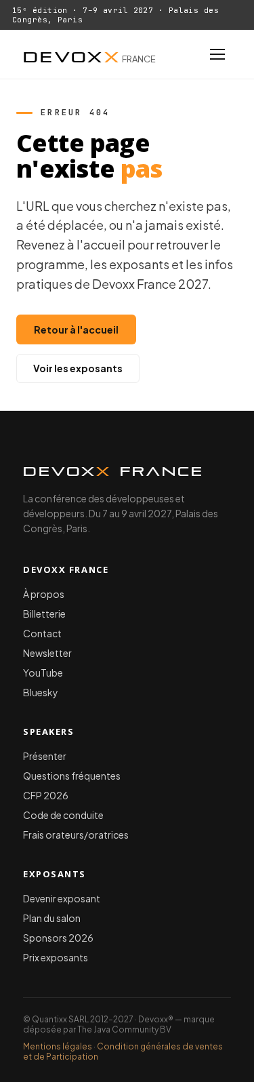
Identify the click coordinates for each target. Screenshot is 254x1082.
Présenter (44, 756)
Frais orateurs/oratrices (76, 834)
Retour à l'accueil (76, 329)
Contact (42, 633)
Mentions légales (57, 1046)
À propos (43, 594)
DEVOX (89, 54)
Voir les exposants (78, 368)
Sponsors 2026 (58, 937)
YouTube (43, 672)
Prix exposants (55, 957)
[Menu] (217, 54)
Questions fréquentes (72, 775)
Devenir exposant (61, 898)
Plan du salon (52, 918)
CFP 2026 (45, 795)
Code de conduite (63, 815)
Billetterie (44, 613)
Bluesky (40, 692)
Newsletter (47, 653)
